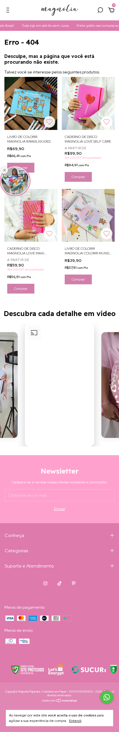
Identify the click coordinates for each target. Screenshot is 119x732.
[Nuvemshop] (60, 701)
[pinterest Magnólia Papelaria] (73, 583)
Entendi (75, 720)
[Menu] (8, 10)
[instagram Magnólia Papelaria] (45, 583)
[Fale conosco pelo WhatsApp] (106, 697)
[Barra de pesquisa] (100, 10)
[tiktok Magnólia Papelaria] (59, 583)
